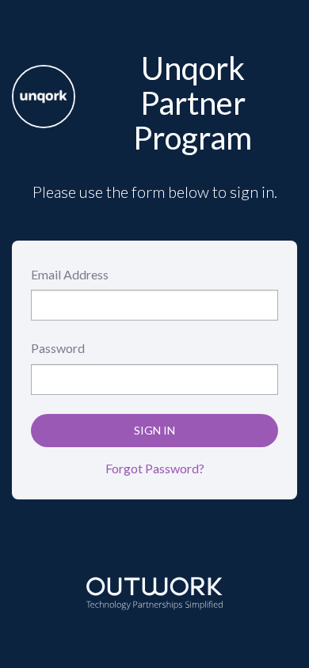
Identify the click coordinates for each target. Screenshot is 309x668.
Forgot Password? (154, 468)
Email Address (70, 274)
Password (58, 347)
